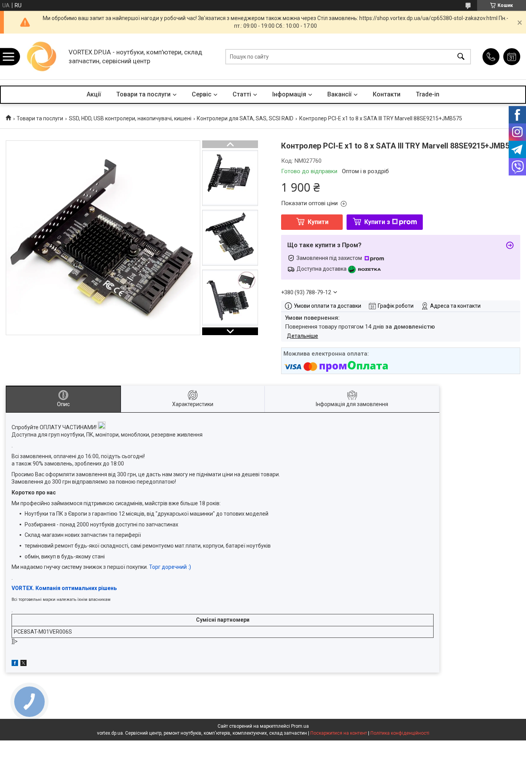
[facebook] (15, 664)
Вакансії (339, 94)
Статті (242, 94)
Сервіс (201, 94)
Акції (94, 94)
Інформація (289, 94)
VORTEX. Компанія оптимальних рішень (64, 588)
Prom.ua (300, 726)
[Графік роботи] (511, 56)
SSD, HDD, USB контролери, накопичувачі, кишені (130, 118)
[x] (23, 664)
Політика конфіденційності (399, 733)
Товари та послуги (143, 94)
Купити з (377, 222)
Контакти (386, 94)
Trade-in (427, 94)
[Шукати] (461, 56)
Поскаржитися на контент (338, 733)
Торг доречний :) (170, 567)
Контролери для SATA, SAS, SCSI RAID (245, 118)
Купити (318, 222)
